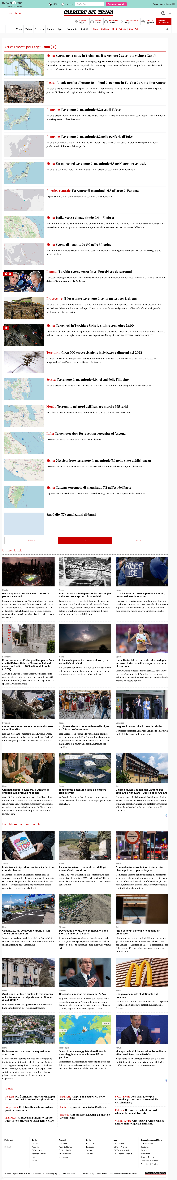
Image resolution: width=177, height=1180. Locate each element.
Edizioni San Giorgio (67, 1150)
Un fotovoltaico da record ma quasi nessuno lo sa (29, 1109)
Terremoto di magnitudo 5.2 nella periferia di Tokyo (90, 136)
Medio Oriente (119, 29)
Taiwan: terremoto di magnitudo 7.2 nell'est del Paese (88, 487)
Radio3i (144, 1150)
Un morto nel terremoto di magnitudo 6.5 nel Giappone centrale (96, 163)
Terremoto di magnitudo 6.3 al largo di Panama (92, 190)
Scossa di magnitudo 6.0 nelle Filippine (78, 244)
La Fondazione (147, 1143)
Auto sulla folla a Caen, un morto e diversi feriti (85, 1116)
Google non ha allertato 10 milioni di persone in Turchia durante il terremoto (106, 82)
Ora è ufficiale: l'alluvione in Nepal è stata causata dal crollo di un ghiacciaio (30, 1098)
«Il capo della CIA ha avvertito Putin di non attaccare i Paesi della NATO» (29, 1119)
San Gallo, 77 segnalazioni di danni (71, 514)
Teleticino (145, 1147)
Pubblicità (35, 1147)
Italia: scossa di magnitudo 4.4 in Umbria (80, 217)
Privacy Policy (88, 1174)
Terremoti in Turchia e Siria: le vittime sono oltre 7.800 (90, 325)
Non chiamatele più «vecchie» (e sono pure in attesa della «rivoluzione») (136, 1099)
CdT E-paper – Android (123, 1154)
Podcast (7, 1147)
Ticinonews (145, 1154)
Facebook (90, 1143)
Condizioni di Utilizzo (149, 1161)
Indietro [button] (31, 540)
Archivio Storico (65, 1147)
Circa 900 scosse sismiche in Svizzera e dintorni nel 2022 (94, 352)
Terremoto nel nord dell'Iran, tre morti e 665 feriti (87, 406)
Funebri (34, 1161)
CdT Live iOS (119, 1143)
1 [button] (85, 540)
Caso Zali (133, 29)
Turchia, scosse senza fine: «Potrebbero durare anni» (89, 271)
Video (6, 1143)
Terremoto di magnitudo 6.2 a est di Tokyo (83, 109)
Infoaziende (63, 1157)
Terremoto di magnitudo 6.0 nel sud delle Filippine (87, 379)
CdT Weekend (64, 1143)
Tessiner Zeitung (147, 1157)
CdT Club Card (37, 1150)
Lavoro (34, 1157)
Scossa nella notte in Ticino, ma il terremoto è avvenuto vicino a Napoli (101, 55)
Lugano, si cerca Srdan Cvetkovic (83, 1107)
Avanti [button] (139, 540)
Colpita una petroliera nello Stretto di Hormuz (82, 1098)
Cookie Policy (101, 1174)
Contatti (35, 1143)
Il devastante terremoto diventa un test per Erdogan (91, 298)
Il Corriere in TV (65, 1154)
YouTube (89, 1154)
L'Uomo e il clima (100, 29)
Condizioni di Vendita (149, 1164)
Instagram (90, 1147)
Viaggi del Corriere (39, 1154)
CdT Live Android (120, 1147)
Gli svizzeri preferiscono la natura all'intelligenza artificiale (139, 1122)
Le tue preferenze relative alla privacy (123, 1174)
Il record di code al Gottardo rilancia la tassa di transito (136, 1112)
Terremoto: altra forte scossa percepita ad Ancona (86, 433)
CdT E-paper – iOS (121, 1150)
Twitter (89, 1150)
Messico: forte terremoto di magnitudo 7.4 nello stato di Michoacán (98, 460)
